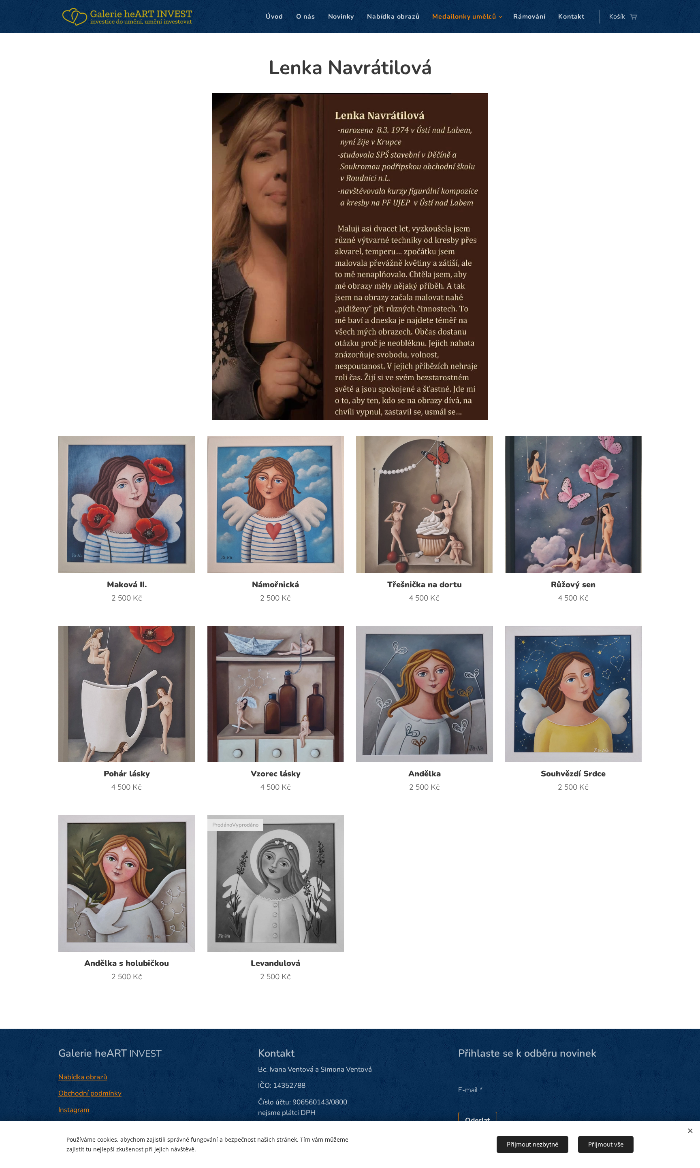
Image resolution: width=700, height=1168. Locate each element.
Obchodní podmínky (90, 1093)
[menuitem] (276, 16)
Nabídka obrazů (82, 1077)
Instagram (74, 1110)
